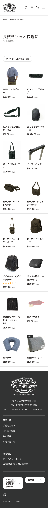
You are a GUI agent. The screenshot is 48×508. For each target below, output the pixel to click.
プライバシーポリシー (13, 459)
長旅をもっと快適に (17, 19)
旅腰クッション (34, 357)
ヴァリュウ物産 (14, 501)
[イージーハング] (36, 150)
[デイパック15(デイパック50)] (12, 263)
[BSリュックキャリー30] (36, 113)
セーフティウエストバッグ (11, 203)
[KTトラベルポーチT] (12, 150)
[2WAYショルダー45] (12, 76)
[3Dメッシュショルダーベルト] (12, 113)
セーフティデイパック (35, 241)
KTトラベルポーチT (11, 166)
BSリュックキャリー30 (35, 128)
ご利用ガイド (9, 425)
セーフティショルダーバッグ (35, 203)
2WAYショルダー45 (11, 91)
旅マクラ (7, 357)
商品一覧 (7, 420)
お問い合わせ (9, 441)
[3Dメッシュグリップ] (36, 76)
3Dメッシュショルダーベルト (11, 128)
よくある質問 (9, 431)
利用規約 (7, 453)
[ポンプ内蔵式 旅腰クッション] (36, 263)
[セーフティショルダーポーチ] (12, 225)
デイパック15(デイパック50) (12, 278)
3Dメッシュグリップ (35, 91)
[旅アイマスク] (36, 303)
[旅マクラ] (12, 344)
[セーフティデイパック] (36, 225)
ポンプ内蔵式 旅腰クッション (35, 278)
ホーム (5, 19)
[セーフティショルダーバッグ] (36, 188)
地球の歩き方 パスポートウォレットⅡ (11, 320)
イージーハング (34, 164)
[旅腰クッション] (36, 344)
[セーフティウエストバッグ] (12, 188)
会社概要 (7, 436)
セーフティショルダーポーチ (11, 241)
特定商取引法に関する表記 (15, 464)
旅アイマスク (33, 317)
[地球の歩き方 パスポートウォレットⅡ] (12, 303)
